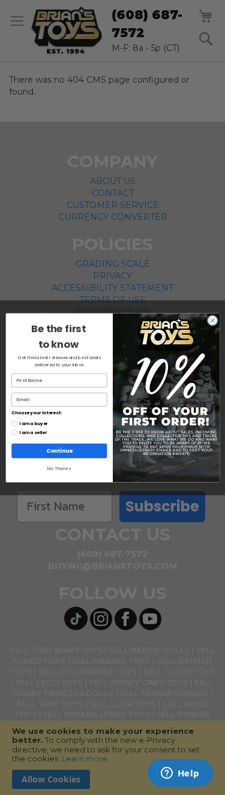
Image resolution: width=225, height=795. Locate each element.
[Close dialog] (212, 320)
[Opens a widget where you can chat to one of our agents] (180, 774)
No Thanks (59, 468)
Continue (59, 450)
